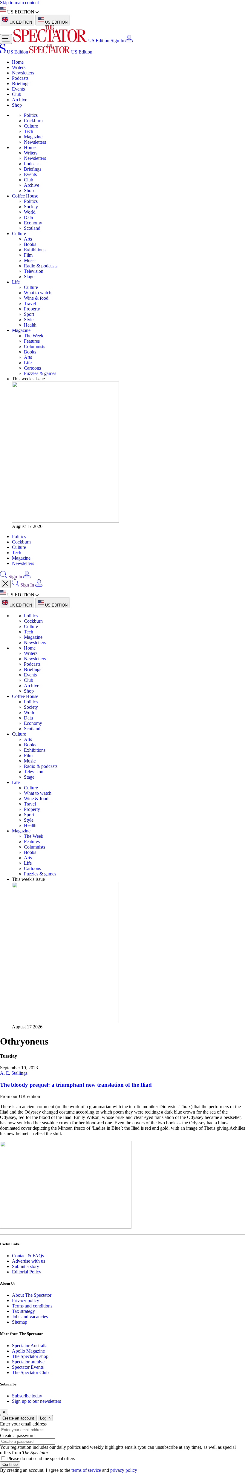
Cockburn (33, 120)
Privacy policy (25, 1300)
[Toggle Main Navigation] (6, 39)
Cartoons (32, 367)
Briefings (20, 83)
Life (16, 281)
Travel (30, 303)
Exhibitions (34, 249)
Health (30, 324)
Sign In (117, 40)
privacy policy (123, 1470)
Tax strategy (23, 1311)
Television (33, 271)
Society (31, 206)
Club (16, 94)
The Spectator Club (30, 1372)
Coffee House (25, 195)
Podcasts (20, 78)
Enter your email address (23, 1423)
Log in (45, 1418)
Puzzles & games (40, 373)
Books (30, 244)
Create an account (18, 1418)
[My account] (129, 40)
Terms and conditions (32, 1305)
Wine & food (36, 298)
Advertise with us (28, 1261)
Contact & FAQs (28, 1255)
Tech (28, 131)
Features (32, 341)
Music (30, 260)
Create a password (17, 1435)
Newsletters (23, 72)
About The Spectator (31, 1295)
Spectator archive (28, 1361)
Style (28, 319)
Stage (29, 276)
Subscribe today (27, 1395)
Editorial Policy (26, 1271)
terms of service (86, 1470)
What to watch (37, 292)
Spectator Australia (30, 1345)
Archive (19, 99)
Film (28, 255)
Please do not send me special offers (41, 1458)
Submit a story (25, 1266)
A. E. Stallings (13, 1073)
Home (18, 62)
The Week (33, 335)
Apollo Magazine (28, 1350)
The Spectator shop (30, 1356)
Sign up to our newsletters (36, 1401)
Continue (10, 1464)
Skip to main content (19, 2)
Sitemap (19, 1322)
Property (32, 308)
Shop (17, 105)
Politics (31, 115)
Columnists (34, 346)
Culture (31, 125)
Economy (33, 222)
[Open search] (3, 576)
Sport (29, 314)
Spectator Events (28, 1367)
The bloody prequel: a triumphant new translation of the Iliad (76, 1085)
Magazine (33, 136)
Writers (18, 67)
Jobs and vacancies (30, 1316)
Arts (28, 238)
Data (28, 217)
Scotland (32, 228)
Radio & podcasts (40, 265)
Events (18, 88)
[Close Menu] (5, 584)
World (30, 212)
